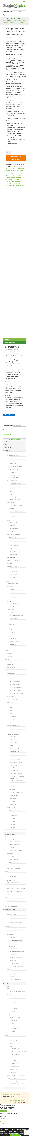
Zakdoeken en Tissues (13, 929)
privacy (23, 1100)
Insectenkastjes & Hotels (16, 1081)
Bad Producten (14, 461)
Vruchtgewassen (16, 1066)
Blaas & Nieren (13, 742)
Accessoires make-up (12, 583)
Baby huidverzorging (15, 842)
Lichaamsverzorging (13, 455)
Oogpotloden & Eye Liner (16, 615)
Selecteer (3, 1111)
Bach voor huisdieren (15, 690)
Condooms (10, 653)
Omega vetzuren (14, 784)
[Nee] (20, 1135)
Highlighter (13, 644)
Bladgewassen (15, 1048)
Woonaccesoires (11, 914)
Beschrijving (8, 339)
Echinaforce (9, 183)
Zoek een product (8, 11)
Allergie (12, 739)
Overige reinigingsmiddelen (17, 966)
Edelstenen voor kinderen (14, 891)
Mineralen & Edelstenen (13, 725)
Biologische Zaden (12, 1038)
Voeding (9, 862)
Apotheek (12, 997)
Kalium (11, 713)
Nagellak (12, 606)
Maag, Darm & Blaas (15, 770)
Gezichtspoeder (14, 641)
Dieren (7, 986)
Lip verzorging (13, 577)
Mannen (9, 520)
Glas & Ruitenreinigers (16, 957)
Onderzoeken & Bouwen (13, 903)
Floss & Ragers (13, 574)
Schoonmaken (11, 946)
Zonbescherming (11, 557)
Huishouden (8, 926)
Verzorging (10, 839)
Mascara (12, 612)
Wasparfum (13, 972)
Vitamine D (9, 179)
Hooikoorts (13, 754)
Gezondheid (14, 168)
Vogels (9, 989)
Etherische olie (11, 696)
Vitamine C (9, 185)
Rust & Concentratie (17, 780)
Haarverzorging (11, 503)
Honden (9, 994)
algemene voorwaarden (13, 1100)
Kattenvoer (13, 1023)
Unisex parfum (11, 667)
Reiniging (12, 489)
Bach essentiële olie (15, 681)
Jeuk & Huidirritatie (15, 760)
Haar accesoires (14, 517)
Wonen (7, 912)
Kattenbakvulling (14, 1020)
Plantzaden (13, 1072)
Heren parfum (11, 664)
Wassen (9, 969)
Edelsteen (12, 731)
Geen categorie (7, 447)
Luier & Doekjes (14, 859)
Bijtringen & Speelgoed (13, 868)
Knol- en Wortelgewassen (19, 1051)
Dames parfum (11, 662)
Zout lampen (13, 920)
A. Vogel (11, 181)
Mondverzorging (12, 566)
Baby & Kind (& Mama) (17, 19)
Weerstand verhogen (18, 185)
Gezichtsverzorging (12, 480)
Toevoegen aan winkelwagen (16, 158)
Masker (11, 486)
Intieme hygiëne (11, 537)
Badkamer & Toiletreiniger (17, 951)
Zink (11, 722)
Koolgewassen (16, 1054)
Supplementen (11, 807)
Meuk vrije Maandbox (9, 1088)
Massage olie (10, 563)
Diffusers (12, 917)
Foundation (13, 638)
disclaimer (14, 1102)
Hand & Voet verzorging (13, 560)
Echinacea (17, 181)
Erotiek (7, 650)
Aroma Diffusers (14, 699)
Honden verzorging (15, 1000)
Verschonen (10, 854)
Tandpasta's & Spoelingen (16, 569)
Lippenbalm (13, 592)
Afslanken (12, 736)
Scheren (12, 531)
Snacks (13, 1011)
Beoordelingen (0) (10, 342)
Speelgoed (8, 897)
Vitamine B (12, 818)
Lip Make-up (10, 586)
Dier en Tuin (6, 984)
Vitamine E (12, 827)
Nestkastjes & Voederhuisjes (17, 991)
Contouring (13, 635)
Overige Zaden (15, 1060)
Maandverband (14, 546)
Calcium (12, 705)
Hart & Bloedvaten (14, 751)
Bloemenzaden (13, 1040)
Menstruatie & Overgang (16, 773)
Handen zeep (10, 932)
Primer (11, 647)
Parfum (7, 659)
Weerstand (16, 179)
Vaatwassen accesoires (16, 940)
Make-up (7, 581)
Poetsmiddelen (14, 963)
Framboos (15, 183)
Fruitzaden (13, 1043)
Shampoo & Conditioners (16, 505)
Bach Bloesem (11, 673)
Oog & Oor (12, 787)
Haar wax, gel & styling (16, 514)
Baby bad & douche (15, 844)
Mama (6, 871)
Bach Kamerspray (14, 684)
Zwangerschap (13, 804)
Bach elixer (13, 679)
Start (4, 19)
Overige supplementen (12, 177)
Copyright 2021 (8, 1094)
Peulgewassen (15, 1063)
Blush (11, 626)
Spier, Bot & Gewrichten (16, 792)
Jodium (11, 710)
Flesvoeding (13, 865)
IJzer (11, 707)
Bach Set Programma (15, 687)
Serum (11, 491)
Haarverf (12, 508)
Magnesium (13, 716)
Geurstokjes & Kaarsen (16, 923)
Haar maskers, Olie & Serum (17, 511)
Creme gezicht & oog (15, 483)
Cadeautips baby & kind (11, 906)
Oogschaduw (13, 618)
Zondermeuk (16, 1094)
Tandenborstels (14, 572)
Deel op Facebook (9, 414)
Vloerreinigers (14, 954)
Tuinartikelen (11, 1078)
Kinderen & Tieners (8, 20)
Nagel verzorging (14, 603)
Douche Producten (15, 458)
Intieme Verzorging (15, 551)
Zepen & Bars (13, 463)
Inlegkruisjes (13, 554)
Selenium (12, 719)
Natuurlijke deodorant (16, 466)
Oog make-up (10, 610)
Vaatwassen (10, 934)
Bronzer (12, 629)
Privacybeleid (16, 1135)
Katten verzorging (15, 1017)
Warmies (9, 894)
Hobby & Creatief (11, 900)
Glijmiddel (10, 656)
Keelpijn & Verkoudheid (17, 172)
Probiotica (12, 789)
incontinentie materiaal (16, 540)
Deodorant (13, 525)
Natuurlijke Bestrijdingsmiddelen (16, 1075)
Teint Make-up (11, 624)
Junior (20, 183)
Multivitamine (13, 816)
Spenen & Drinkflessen (16, 850)
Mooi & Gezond (20, 176)
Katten (9, 1015)
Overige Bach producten (16, 693)
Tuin (6, 1035)
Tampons (12, 548)
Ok (11, 1135)
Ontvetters (13, 960)
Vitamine (21, 177)
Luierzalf (12, 856)
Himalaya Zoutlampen (15, 728)
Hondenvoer (13, 1003)
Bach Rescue (13, 676)
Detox (11, 745)
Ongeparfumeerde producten (15, 534)
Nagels (9, 601)
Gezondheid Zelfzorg (11, 671)
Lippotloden (13, 598)
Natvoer (14, 1005)
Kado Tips (5, 442)
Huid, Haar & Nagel (15, 757)
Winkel (8, 19)
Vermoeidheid (13, 798)
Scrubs (11, 494)
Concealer (12, 632)
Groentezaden (13, 1046)
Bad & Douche (13, 522)
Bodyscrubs (13, 472)
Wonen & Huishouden (9, 909)
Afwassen (12, 937)
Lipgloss (12, 589)
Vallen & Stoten (14, 795)
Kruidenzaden (13, 1069)
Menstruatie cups (14, 543)
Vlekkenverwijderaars (15, 979)
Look (13, 1057)
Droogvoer (15, 1008)
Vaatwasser (13, 943)
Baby (6, 837)
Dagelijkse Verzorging (11, 453)
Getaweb (11, 1096)
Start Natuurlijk (7, 445)
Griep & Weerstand (14, 748)
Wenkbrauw (13, 621)
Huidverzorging (14, 469)
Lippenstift (12, 595)
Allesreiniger (13, 949)
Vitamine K (12, 813)
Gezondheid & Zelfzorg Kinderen (16, 888)
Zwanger (9, 874)
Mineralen (10, 702)
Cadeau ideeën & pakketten (12, 831)
